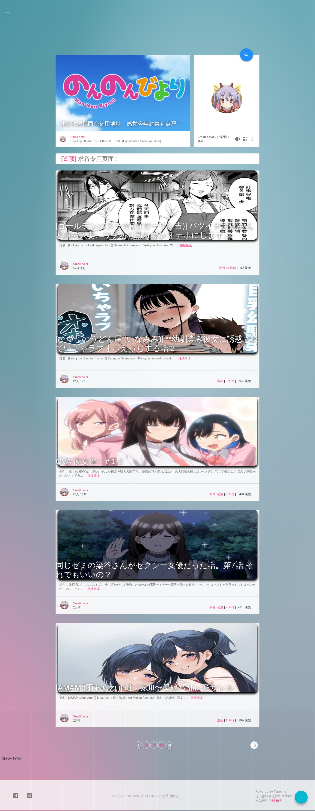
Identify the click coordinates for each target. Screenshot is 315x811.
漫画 (222, 268)
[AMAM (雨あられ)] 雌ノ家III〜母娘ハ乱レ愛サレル (145, 687)
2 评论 (230, 494)
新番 (212, 494)
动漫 (220, 494)
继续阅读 (186, 245)
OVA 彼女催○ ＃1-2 (89, 461)
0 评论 (232, 268)
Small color (77, 137)
